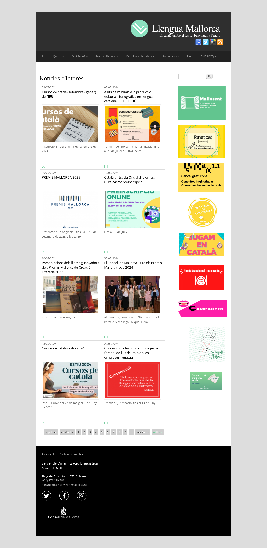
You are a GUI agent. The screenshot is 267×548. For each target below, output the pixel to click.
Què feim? (78, 56)
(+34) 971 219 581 (53, 480)
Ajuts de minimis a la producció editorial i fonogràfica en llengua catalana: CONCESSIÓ (128, 96)
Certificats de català (139, 56)
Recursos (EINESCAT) (200, 56)
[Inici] (178, 30)
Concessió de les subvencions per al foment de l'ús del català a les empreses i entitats (131, 353)
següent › (143, 432)
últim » (157, 432)
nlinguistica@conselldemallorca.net (65, 485)
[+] (43, 166)
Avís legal (48, 454)
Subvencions (170, 56)
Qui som (58, 56)
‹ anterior (67, 432)
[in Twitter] (205, 42)
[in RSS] (220, 42)
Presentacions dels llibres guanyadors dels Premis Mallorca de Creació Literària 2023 (70, 267)
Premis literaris (106, 56)
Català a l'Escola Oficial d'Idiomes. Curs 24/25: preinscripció (129, 179)
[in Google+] (213, 42)
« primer (51, 432)
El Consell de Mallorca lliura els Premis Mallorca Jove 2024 (133, 264)
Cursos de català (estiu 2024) (63, 348)
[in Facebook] (198, 42)
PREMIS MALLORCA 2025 (61, 177)
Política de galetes (71, 454)
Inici (42, 56)
